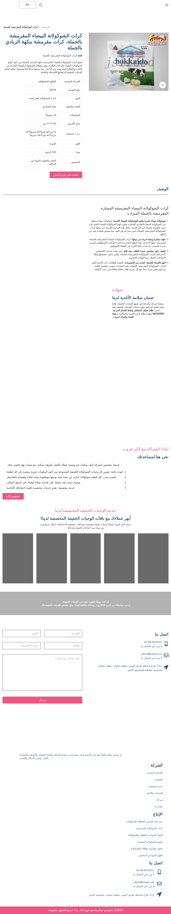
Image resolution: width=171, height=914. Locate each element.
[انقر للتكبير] (162, 85)
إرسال (42, 700)
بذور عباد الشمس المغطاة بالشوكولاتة (144, 821)
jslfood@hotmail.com (151, 654)
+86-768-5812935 (153, 642)
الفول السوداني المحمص (151, 855)
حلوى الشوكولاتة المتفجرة (150, 841)
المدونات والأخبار (154, 793)
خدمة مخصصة (155, 786)
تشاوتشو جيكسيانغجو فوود (99, 910)
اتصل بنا (159, 806)
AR (28, 5)
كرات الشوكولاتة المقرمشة (149, 828)
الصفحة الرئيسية (155, 772)
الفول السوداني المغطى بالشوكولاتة (145, 835)
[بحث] (41, 5)
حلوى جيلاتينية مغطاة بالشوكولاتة (147, 848)
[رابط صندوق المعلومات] (82, 303)
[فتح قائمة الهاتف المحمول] (166, 5)
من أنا (160, 799)
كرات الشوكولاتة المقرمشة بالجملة (21, 27)
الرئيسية (45, 27)
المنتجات (158, 779)
